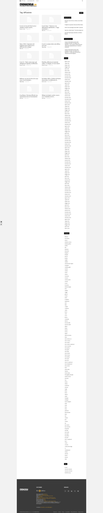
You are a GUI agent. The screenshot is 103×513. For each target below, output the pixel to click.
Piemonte (66, 378)
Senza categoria (68, 401)
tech (65, 419)
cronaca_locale (67, 279)
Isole (66, 303)
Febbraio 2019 (67, 208)
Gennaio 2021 (67, 180)
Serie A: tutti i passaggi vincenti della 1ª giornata (74, 27)
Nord (66, 367)
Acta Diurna (67, 238)
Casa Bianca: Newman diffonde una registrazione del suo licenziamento (29, 95)
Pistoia (66, 382)
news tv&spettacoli (68, 364)
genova (66, 294)
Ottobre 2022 (67, 144)
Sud (65, 416)
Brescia (66, 256)
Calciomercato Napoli (69, 263)
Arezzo (66, 240)
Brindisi (66, 258)
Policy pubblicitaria (74, 511)
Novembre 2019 (68, 192)
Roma (66, 392)
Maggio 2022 (67, 153)
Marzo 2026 (67, 70)
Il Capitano (67, 299)
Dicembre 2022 (68, 140)
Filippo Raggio (22, 81)
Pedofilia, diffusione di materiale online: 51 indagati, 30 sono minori (51, 62)
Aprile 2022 (67, 154)
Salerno (66, 394)
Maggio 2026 (67, 67)
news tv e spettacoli (68, 362)
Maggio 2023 (67, 131)
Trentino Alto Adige (68, 446)
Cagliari (66, 260)
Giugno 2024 (67, 108)
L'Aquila (66, 306)
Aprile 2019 (67, 205)
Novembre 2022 (68, 142)
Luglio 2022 (67, 149)
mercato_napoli (68, 324)
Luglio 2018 (67, 221)
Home (21, 10)
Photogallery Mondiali (69, 374)
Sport (66, 414)
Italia (66, 304)
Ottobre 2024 (67, 101)
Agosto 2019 (67, 197)
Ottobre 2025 (67, 79)
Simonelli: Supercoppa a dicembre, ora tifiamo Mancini (73, 33)
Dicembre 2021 (68, 162)
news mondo (67, 353)
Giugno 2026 (67, 65)
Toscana (66, 444)
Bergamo (66, 252)
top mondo (67, 432)
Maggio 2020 (67, 181)
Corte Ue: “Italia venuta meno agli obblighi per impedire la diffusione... (29, 62)
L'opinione (67, 308)
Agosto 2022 (67, 147)
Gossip (66, 295)
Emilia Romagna (68, 286)
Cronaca (66, 277)
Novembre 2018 (68, 214)
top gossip (67, 428)
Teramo (66, 421)
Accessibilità (67, 511)
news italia (67, 351)
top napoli (67, 434)
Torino (66, 442)
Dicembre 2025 (68, 76)
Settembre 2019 (68, 196)
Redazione (55, 511)
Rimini (66, 390)
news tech (67, 360)
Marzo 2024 (67, 113)
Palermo (66, 371)
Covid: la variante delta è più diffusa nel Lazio (51, 44)
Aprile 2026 (67, 68)
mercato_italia (67, 322)
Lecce (66, 315)
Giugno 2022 (67, 151)
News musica (67, 355)
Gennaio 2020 (67, 188)
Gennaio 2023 (67, 138)
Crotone (66, 281)
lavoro (66, 312)
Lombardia (67, 319)
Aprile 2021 (67, 176)
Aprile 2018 (67, 226)
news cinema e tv (68, 338)
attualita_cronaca (68, 242)
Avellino (66, 245)
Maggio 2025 (67, 88)
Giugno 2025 (67, 86)
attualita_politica (68, 243)
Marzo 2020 (67, 185)
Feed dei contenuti (68, 469)
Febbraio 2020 (67, 187)
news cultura (67, 342)
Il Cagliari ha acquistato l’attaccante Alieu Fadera (74, 24)
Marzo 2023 (67, 135)
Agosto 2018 (67, 219)
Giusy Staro (21, 98)
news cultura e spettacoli (69, 344)
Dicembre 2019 (68, 190)
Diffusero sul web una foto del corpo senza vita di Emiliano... (29, 79)
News (66, 337)
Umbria (66, 451)
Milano (66, 326)
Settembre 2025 (68, 81)
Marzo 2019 (67, 206)
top (65, 423)
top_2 (66, 441)
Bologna (66, 254)
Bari (65, 247)
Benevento (67, 251)
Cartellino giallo (68, 267)
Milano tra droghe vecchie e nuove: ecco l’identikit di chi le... (51, 95)
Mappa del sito (80, 511)
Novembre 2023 (68, 120)
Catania (66, 270)
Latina (66, 310)
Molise (66, 328)
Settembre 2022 (68, 145)
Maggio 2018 (67, 224)
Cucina (66, 283)
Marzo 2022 (67, 156)
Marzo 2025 (67, 92)
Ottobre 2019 (67, 194)
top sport (66, 437)
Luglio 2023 (67, 128)
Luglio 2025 (67, 84)
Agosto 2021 (67, 169)
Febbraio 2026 (67, 72)
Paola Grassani (44, 81)
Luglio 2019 (67, 199)
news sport (67, 358)
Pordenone (67, 385)
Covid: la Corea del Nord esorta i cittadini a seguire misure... (28, 26)
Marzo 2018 (67, 228)
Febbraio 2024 (67, 115)
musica (66, 331)
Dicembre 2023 (68, 119)
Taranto (66, 417)
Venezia (66, 457)
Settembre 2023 (68, 124)
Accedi (37, 0)
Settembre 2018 (68, 217)
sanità (66, 396)
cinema (66, 274)
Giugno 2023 (67, 129)
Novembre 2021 (68, 163)
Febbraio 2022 (67, 158)
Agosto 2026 (67, 61)
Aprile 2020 (67, 183)
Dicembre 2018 (68, 212)
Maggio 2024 (67, 110)
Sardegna (66, 398)
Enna (66, 288)
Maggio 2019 (67, 203)
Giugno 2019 (67, 201)
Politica (66, 383)
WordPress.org (67, 472)
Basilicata (66, 249)
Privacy (63, 511)
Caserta (66, 269)
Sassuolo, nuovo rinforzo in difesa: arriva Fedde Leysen (73, 21)
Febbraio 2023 (67, 136)
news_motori (67, 365)
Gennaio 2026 (67, 74)
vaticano (66, 453)
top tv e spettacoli (68, 439)
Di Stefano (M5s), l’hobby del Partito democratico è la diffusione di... (51, 79)
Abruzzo (66, 236)
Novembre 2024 (68, 99)
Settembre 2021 (68, 167)
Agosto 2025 (67, 83)
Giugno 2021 (67, 172)
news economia (68, 346)
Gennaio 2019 (67, 210)
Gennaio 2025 (67, 95)
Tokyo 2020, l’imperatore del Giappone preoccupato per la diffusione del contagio (27, 45)
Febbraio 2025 (67, 93)
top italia (66, 430)
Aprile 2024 (67, 111)
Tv (65, 448)
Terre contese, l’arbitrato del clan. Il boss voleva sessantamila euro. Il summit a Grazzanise (73, 46)
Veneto (66, 455)
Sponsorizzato (67, 412)
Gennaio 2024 (67, 117)
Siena (66, 407)
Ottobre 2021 (67, 165)
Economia (67, 285)
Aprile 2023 (67, 133)
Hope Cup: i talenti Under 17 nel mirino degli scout (74, 30)
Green (66, 297)
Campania (67, 265)
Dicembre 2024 (68, 97)
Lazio (66, 313)
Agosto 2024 (67, 104)
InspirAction (67, 301)
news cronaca (67, 340)
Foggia (66, 292)
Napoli (66, 333)
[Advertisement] (60, 5)
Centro (66, 272)
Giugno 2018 (67, 223)
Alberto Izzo (43, 30)
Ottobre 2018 (67, 215)
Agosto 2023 (67, 126)
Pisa (65, 380)
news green (67, 349)
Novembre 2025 (68, 77)
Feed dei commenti (68, 471)
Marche (66, 321)
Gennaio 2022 (67, 160)
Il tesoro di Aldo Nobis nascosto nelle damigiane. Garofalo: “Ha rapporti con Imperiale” (72, 43)
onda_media (67, 369)
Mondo (66, 330)
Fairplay (66, 290)
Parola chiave (67, 373)
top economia (67, 426)
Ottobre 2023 (67, 122)
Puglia (66, 389)
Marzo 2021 (67, 178)
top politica (67, 435)
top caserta (67, 425)
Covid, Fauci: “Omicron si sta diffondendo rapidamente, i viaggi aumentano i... (50, 27)
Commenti (67, 276)
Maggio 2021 (67, 174)
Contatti (59, 511)
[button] (82, 0)
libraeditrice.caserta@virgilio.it (46, 507)
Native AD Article (68, 335)
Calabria (66, 261)
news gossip (67, 347)
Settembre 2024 (68, 102)
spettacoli (66, 410)
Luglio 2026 (67, 63)
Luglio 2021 (67, 171)
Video (66, 459)
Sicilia (66, 403)
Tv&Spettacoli (67, 450)
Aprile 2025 (67, 90)
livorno (66, 317)
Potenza (66, 387)
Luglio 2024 (67, 106)
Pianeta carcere (68, 376)
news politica (67, 356)
